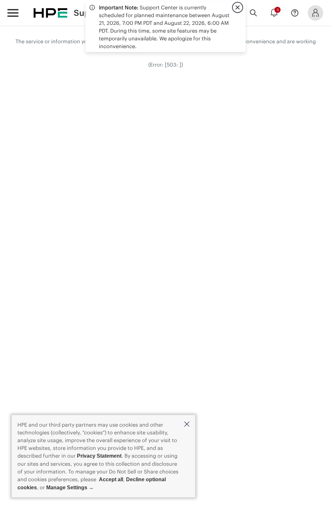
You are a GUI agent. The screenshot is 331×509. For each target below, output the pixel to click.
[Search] (253, 13)
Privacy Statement (99, 456)
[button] (186, 424)
